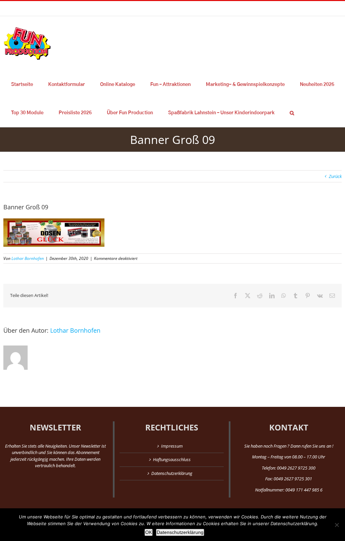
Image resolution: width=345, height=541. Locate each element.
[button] (292, 113)
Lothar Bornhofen (27, 258)
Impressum (172, 446)
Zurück (335, 176)
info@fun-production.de (104, 8)
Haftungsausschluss (172, 459)
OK (148, 532)
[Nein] (336, 524)
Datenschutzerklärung (171, 473)
